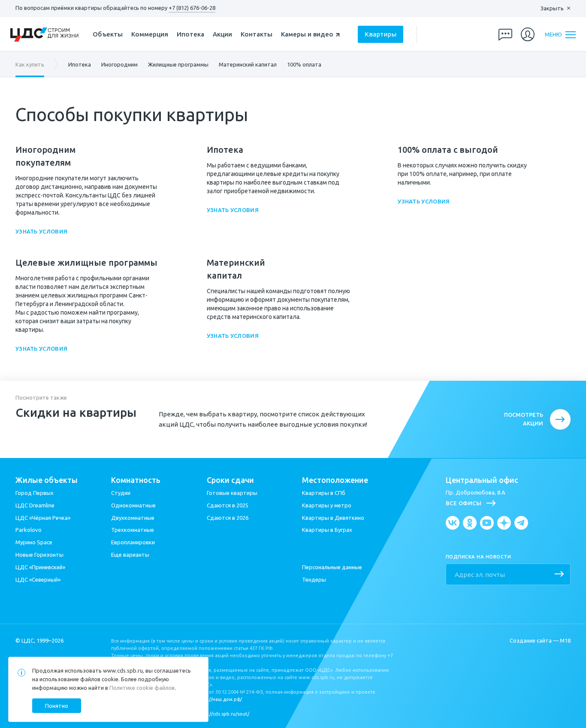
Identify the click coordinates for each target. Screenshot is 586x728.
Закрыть (552, 8)
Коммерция (149, 34)
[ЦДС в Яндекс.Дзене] (504, 523)
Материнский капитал (248, 64)
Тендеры (314, 579)
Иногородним (119, 64)
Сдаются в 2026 (227, 518)
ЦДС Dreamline (34, 505)
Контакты (256, 34)
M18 (565, 640)
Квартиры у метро (326, 505)
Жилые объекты (46, 480)
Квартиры (380, 34)
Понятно (56, 706)
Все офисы (464, 503)
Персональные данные (332, 567)
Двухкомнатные (132, 518)
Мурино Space (33, 542)
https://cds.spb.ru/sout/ (222, 713)
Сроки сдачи (230, 480)
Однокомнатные (133, 505)
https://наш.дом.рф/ (218, 699)
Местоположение (335, 480)
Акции (222, 34)
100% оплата (304, 64)
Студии (120, 493)
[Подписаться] (559, 574)
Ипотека (190, 34)
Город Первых (34, 493)
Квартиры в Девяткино (333, 518)
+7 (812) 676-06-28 (192, 8)
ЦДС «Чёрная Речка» (42, 518)
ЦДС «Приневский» (40, 567)
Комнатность (135, 480)
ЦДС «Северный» (37, 579)
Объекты (108, 34)
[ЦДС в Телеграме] (521, 523)
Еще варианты (130, 555)
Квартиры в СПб (323, 493)
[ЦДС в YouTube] (487, 523)
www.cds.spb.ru (123, 670)
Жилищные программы (178, 64)
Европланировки (133, 542)
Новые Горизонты (39, 555)
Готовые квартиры (232, 493)
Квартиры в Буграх (327, 530)
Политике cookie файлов (142, 688)
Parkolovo (28, 530)
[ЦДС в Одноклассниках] (470, 523)
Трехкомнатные (132, 530)
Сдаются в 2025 (227, 505)
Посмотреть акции (523, 419)
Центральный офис (482, 480)
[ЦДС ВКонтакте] (452, 523)
